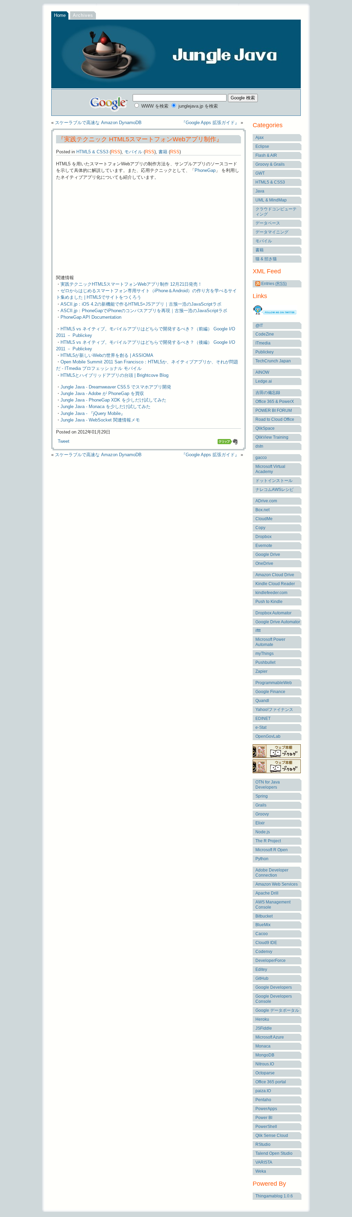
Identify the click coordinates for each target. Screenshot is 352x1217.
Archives (83, 15)
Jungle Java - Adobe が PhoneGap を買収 (102, 393)
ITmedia (263, 343)
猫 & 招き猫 (266, 259)
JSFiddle (263, 1028)
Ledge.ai (263, 381)
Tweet (63, 441)
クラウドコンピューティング (276, 211)
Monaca (263, 1046)
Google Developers (273, 987)
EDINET (263, 718)
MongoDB (264, 1055)
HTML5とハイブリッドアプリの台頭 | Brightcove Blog (114, 375)
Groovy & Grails (270, 164)
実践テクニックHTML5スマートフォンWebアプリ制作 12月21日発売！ (131, 284)
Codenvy (263, 952)
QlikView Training (271, 437)
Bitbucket (264, 916)
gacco (261, 458)
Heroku (262, 1019)
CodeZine (264, 334)
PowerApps (266, 1109)
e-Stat (260, 727)
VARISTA (263, 1162)
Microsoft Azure (269, 1037)
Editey (261, 969)
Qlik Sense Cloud (271, 1135)
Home (60, 15)
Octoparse (265, 1073)
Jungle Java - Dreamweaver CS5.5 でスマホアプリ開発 (115, 387)
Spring (261, 796)
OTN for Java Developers (267, 784)
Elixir (260, 823)
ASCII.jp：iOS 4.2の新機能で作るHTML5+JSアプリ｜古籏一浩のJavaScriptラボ (140, 304)
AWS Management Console (272, 904)
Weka (260, 1171)
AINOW (262, 372)
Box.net (262, 510)
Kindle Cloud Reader (275, 584)
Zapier (261, 671)
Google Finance (270, 692)
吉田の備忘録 (267, 393)
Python (261, 859)
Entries (273, 284)
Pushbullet (265, 662)
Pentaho (263, 1100)
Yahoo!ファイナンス (274, 710)
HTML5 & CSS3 (92, 151)
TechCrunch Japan (273, 361)
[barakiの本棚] (277, 757)
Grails (260, 805)
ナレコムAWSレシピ (274, 489)
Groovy (262, 814)
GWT (260, 173)
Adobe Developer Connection (271, 872)
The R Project (268, 841)
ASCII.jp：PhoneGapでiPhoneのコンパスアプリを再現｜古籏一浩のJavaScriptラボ (143, 310)
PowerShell (266, 1127)
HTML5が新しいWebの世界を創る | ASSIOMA (106, 355)
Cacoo (261, 934)
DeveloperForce (270, 960)
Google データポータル (277, 1010)
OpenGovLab (267, 736)
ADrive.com (266, 501)
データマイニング (271, 232)
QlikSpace (265, 428)
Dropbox (263, 537)
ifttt (258, 630)
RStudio (263, 1144)
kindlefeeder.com (271, 593)
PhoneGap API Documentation (90, 317)
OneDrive (264, 563)
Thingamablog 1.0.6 (274, 1196)
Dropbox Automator (273, 613)
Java (259, 191)
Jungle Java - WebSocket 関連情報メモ (100, 420)
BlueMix (263, 925)
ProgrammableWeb (273, 683)
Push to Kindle (269, 602)
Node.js (262, 832)
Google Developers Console (273, 999)
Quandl (262, 701)
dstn (259, 446)
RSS (115, 151)
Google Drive (267, 554)
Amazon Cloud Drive (274, 575)
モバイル (133, 151)
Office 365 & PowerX (274, 401)
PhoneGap (205, 170)
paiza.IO (263, 1091)
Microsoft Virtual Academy (270, 469)
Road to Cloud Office (274, 419)
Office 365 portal (270, 1082)
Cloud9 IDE (266, 943)
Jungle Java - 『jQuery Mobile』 (92, 413)
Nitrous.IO (264, 1064)
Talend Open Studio (274, 1153)
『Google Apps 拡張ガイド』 (210, 122)
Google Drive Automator (277, 622)
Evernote (263, 546)
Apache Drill (266, 893)
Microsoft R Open (271, 850)
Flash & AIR (266, 155)
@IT (259, 326)
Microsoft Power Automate (270, 642)
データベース (267, 223)
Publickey (264, 352)
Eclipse (262, 146)
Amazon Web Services (276, 884)
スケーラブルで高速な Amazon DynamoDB (98, 122)
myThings (264, 653)
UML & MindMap (271, 200)
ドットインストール (274, 481)
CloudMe (264, 519)
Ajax (259, 137)
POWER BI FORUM (273, 410)
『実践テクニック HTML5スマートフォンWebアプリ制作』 (139, 139)
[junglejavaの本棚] (277, 772)
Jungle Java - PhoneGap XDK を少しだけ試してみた (113, 400)
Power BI (263, 1118)
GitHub (261, 978)
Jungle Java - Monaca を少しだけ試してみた (105, 406)
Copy (260, 528)
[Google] (109, 102)
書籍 (162, 151)
